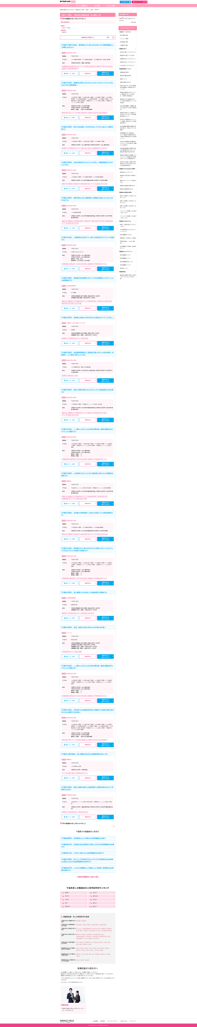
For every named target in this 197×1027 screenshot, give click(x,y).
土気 (93, 954)
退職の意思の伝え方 (125, 82)
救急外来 (100, 942)
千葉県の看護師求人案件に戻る (88, 877)
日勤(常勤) (79, 924)
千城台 (78, 956)
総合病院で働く (124, 35)
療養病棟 (88, 942)
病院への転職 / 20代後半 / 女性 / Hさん (128, 206)
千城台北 (108, 954)
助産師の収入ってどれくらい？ (128, 62)
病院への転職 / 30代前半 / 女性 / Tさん (128, 196)
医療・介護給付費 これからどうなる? (128, 225)
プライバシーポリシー (112, 1021)
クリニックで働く (124, 38)
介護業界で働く (124, 45)
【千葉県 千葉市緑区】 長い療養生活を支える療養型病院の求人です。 (84, 754)
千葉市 (91, 9)
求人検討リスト (125, 2)
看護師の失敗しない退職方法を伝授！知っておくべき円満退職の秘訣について (128, 114)
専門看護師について (125, 258)
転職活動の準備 (124, 72)
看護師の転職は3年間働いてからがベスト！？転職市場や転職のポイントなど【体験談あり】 (128, 156)
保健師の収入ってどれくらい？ (128, 59)
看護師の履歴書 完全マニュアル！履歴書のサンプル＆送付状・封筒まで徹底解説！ (128, 94)
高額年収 (78, 934)
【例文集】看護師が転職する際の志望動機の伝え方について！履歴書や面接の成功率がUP (128, 150)
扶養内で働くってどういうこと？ (128, 52)
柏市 (98, 948)
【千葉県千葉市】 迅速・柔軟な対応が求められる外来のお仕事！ (83, 627)
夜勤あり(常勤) (86, 924)
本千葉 (86, 954)
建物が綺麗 (95, 936)
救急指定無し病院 (96, 928)
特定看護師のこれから (126, 234)
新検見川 (78, 954)
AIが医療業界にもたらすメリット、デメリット (128, 230)
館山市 (86, 948)
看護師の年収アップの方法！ (127, 55)
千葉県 (86, 9)
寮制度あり (89, 936)
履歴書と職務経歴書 (125, 75)
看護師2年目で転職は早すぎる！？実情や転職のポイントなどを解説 (128, 100)
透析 (109, 942)
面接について (123, 79)
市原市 (102, 948)
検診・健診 (79, 944)
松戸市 (90, 948)
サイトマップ (133, 1021)
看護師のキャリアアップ (126, 172)
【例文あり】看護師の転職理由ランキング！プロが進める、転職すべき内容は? (128, 143)
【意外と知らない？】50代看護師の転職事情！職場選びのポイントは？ (128, 87)
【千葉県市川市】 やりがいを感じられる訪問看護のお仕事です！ (82, 853)
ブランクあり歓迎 (88, 938)
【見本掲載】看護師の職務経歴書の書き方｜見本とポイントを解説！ (128, 128)
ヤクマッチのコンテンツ (128, 5)
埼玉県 (78, 959)
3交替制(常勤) (103, 924)
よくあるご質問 (110, 5)
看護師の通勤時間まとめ (126, 189)
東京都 (82, 959)
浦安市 (83, 950)
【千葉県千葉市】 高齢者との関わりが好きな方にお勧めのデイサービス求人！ (87, 317)
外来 (77, 942)
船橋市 (82, 948)
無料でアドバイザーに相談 (139, 2)
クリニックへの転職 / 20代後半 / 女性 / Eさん (128, 211)
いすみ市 (96, 950)
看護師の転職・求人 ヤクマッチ (67, 9)
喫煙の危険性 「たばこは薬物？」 (127, 242)
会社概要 (95, 1021)
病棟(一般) (82, 942)
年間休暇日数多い (80, 936)
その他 (89, 944)
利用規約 (102, 1021)
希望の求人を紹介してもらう (105, 73)
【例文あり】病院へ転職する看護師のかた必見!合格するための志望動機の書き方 (128, 163)
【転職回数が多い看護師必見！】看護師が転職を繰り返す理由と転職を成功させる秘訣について (128, 135)
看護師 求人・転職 (79, 9)
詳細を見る (88, 73)
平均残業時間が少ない (99, 934)
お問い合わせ (124, 1021)
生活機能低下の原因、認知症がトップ (128, 247)
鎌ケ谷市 (78, 950)
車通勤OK (89, 934)
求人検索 (97, 5)
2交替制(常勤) (94, 924)
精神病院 (109, 928)
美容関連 (85, 944)
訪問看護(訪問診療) (107, 930)
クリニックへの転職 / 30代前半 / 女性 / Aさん (128, 217)
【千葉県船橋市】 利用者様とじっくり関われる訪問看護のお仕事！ (83, 838)
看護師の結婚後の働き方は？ (127, 185)
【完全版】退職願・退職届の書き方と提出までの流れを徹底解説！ (128, 107)
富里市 (91, 950)
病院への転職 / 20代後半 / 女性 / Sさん (128, 201)
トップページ (65, 5)
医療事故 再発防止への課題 (128, 238)
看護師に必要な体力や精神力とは (128, 176)
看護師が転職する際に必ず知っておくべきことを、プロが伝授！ (128, 276)
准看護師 (84, 920)
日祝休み (84, 934)
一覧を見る (133, 22)
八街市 (87, 950)
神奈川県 (87, 959)
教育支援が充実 (103, 936)
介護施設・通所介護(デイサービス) (92, 930)
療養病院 (104, 928)
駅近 (109, 936)
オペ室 (105, 942)
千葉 (83, 954)
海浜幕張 (97, 954)
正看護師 (78, 920)
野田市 (95, 948)
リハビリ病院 (79, 930)
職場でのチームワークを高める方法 (128, 181)
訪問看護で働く (124, 42)
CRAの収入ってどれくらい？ (127, 65)
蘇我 (90, 954)
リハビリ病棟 (94, 942)
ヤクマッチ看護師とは (82, 5)
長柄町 (101, 950)
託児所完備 (96, 938)
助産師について (124, 268)
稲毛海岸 (103, 954)
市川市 (78, 948)
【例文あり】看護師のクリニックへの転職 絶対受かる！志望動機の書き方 (128, 121)
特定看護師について (125, 265)
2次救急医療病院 (86, 928)
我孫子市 (107, 948)
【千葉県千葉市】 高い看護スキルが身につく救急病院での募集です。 (84, 592)
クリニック (78, 928)
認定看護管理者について (126, 261)
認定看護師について (125, 255)
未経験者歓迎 (79, 938)
